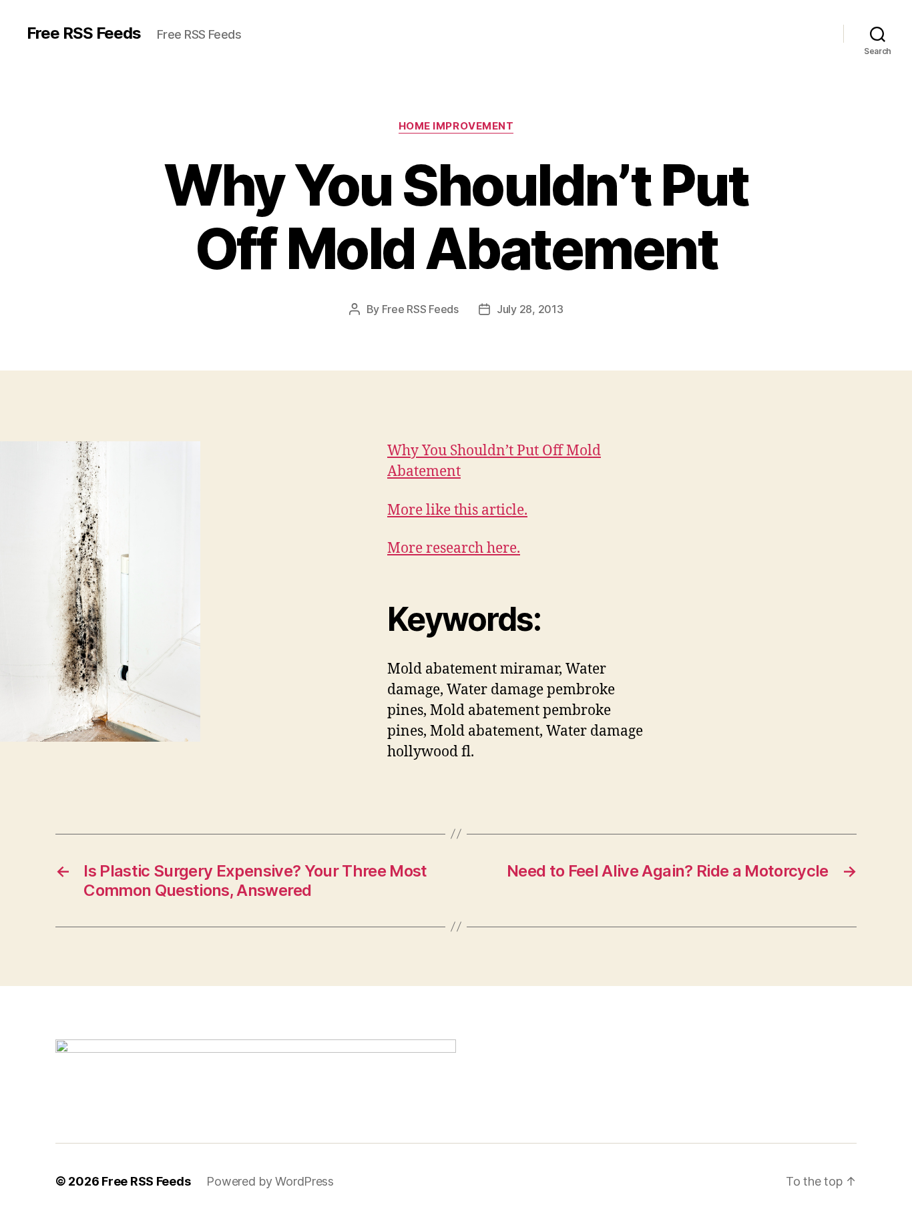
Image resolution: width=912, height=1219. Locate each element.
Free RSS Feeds (84, 33)
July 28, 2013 (530, 309)
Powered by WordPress (270, 1181)
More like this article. (457, 510)
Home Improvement (456, 126)
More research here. (453, 548)
